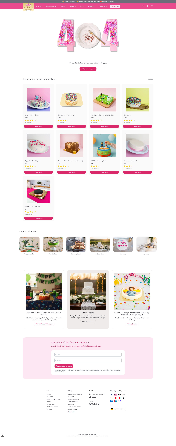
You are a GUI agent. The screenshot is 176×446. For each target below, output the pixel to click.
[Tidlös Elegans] (88, 291)
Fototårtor (39, 6)
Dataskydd (71, 404)
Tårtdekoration (102, 6)
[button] (2, 435)
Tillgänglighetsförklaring (74, 406)
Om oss (49, 401)
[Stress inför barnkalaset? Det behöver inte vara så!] (44, 291)
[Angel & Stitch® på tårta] (38, 104)
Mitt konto (49, 409)
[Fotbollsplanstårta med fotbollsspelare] (104, 104)
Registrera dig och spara (64, 366)
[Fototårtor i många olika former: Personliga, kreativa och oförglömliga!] (132, 291)
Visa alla (150, 79)
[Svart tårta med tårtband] (38, 196)
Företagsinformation (73, 401)
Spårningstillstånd (73, 409)
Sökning (49, 394)
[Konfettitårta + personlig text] (71, 104)
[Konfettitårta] (137, 104)
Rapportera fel (51, 404)
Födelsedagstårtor (51, 6)
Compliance (71, 396)
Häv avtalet (71, 411)
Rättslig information (73, 399)
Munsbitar (91, 6)
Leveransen (50, 396)
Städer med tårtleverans (53, 399)
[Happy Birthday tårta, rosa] (38, 150)
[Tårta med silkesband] (137, 150)
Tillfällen (63, 6)
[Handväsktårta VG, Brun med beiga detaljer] (71, 150)
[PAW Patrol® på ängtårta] (104, 150)
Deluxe (82, 6)
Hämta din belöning (52, 406)
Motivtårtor (72, 6)
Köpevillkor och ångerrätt (75, 394)
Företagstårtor (115, 6)
